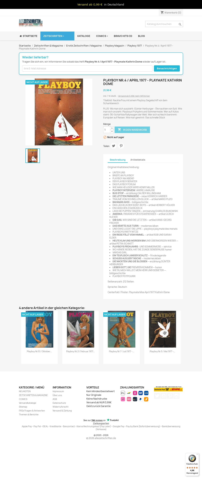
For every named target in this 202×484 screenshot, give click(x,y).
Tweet (114, 146)
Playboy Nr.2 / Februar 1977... (80, 351)
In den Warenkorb (132, 129)
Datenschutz (59, 402)
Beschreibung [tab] (118, 159)
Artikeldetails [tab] (137, 159)
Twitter (157, 396)
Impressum (58, 391)
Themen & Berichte (28, 414)
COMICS (23, 399)
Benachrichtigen (167, 68)
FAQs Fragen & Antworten (32, 410)
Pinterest (121, 146)
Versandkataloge (27, 402)
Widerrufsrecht (60, 406)
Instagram (177, 396)
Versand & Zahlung (62, 410)
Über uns (57, 395)
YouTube (164, 396)
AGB (55, 399)
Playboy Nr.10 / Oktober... (39, 351)
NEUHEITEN (25, 391)
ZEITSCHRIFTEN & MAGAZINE (33, 395)
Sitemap (23, 406)
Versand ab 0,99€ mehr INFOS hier (134, 96)
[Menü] (197, 455)
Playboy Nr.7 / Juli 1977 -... (121, 351)
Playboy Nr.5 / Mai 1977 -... (162, 351)
